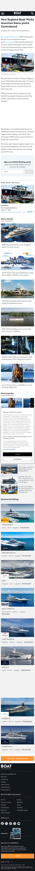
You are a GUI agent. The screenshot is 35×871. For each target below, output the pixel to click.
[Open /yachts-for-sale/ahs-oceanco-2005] (17, 569)
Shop (18, 805)
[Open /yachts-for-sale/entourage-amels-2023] (17, 513)
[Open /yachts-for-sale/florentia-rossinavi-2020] (17, 735)
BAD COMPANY (8, 609)
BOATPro (20, 802)
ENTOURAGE (7, 525)
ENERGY (5, 667)
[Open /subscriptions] (14, 834)
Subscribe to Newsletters (17, 758)
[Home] (17, 13)
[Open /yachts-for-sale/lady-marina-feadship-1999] (17, 627)
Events (19, 800)
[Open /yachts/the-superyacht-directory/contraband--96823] (17, 194)
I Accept (17, 454)
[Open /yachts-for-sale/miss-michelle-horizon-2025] (17, 541)
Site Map (20, 807)
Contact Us (4, 779)
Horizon (4, 556)
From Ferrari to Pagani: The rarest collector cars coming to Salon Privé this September (25, 489)
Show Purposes (17, 459)
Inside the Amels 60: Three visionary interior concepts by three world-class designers (26, 479)
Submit (29, 172)
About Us (4, 777)
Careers (3, 782)
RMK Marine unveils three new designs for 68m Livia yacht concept (16, 246)
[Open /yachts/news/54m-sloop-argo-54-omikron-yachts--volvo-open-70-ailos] (17, 345)
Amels (4, 528)
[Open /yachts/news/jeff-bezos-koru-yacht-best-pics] (17, 373)
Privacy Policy (5, 790)
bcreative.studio (22, 810)
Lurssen (4, 721)
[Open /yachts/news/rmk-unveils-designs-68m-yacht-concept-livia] (17, 232)
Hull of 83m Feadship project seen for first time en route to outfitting (16, 330)
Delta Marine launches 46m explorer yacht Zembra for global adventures (17, 302)
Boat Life (4, 810)
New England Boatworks (10, 37)
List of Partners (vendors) (9, 449)
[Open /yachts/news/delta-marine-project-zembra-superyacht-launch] (17, 289)
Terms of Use (5, 784)
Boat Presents (5, 813)
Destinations (5, 807)
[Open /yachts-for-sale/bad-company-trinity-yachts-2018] (17, 597)
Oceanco (5, 584)
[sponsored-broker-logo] (5, 522)
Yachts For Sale (6, 802)
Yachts (3, 800)
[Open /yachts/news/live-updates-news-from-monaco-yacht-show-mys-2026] (17, 261)
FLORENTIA (7, 747)
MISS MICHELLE (9, 553)
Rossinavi (5, 749)
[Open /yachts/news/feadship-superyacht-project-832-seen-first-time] (17, 317)
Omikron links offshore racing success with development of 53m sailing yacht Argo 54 (17, 358)
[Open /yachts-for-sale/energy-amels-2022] (17, 655)
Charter (3, 805)
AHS (3, 581)
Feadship (5, 642)
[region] (17, 435)
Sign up (17, 856)
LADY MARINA (8, 639)
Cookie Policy (5, 787)
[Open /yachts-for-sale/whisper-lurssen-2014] (17, 707)
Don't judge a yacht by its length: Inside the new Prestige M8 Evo (26, 469)
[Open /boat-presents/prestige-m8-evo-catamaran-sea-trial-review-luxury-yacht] (9, 469)
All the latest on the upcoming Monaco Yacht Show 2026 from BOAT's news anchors (17, 274)
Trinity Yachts (6, 612)
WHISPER (6, 718)
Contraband (4, 205)
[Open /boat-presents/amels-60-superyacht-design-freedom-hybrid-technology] (9, 479)
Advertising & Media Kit (8, 774)
